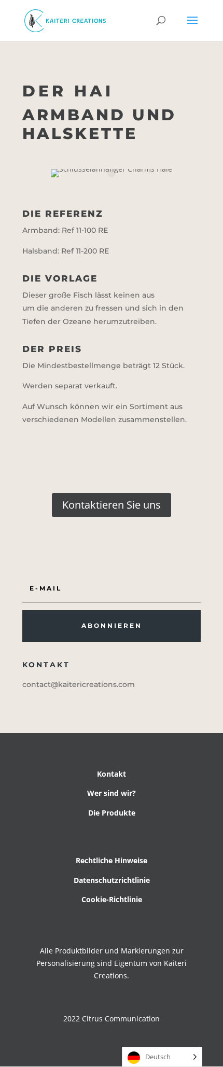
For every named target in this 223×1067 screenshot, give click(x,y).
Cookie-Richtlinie (111, 899)
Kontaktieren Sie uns (111, 505)
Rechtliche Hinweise (111, 860)
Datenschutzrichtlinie (112, 880)
